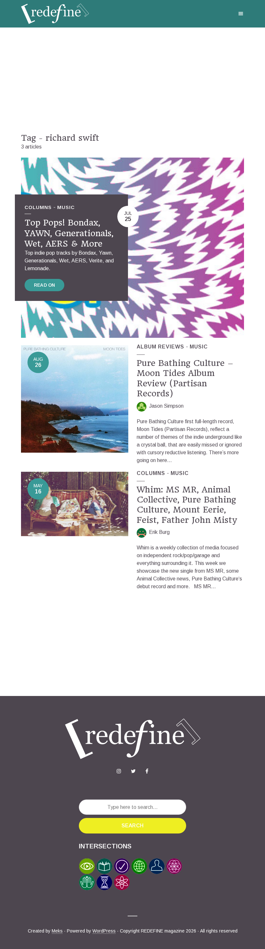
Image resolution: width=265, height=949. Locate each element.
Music (66, 207)
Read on (44, 285)
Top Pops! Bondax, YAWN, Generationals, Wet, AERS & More (69, 233)
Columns (38, 207)
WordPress (104, 930)
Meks (57, 930)
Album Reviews (160, 346)
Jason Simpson (166, 406)
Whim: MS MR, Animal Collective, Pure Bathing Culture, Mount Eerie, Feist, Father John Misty (187, 505)
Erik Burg (159, 532)
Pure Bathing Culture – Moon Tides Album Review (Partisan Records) (185, 378)
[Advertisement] (132, 80)
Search (132, 825)
